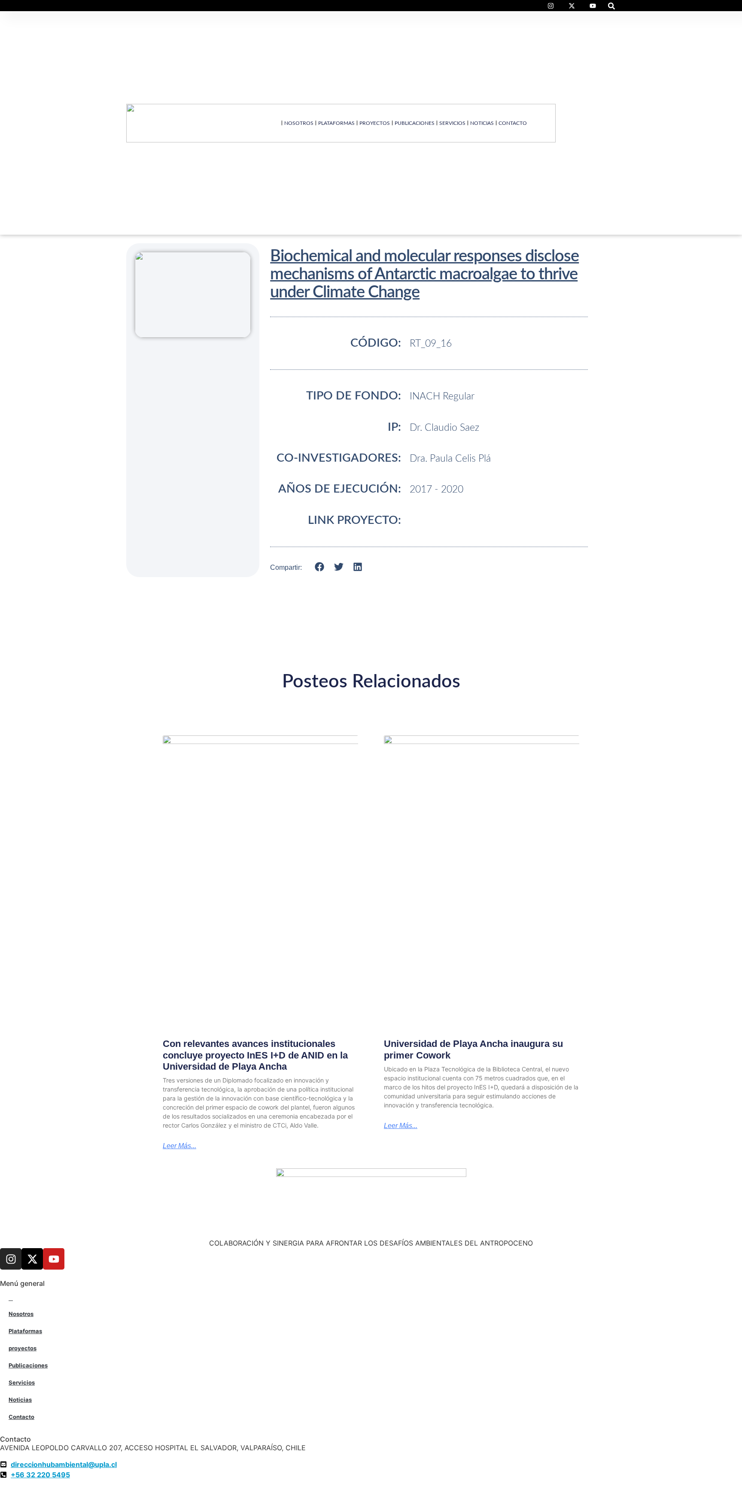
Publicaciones (415, 123)
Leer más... (179, 1146)
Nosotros (298, 123)
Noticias (482, 123)
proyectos (374, 123)
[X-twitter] (32, 1259)
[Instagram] (10, 1259)
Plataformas (336, 123)
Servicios (452, 123)
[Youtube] (53, 1259)
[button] (611, 5)
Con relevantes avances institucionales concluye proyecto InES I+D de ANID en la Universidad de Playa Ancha (255, 1055)
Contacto (513, 123)
